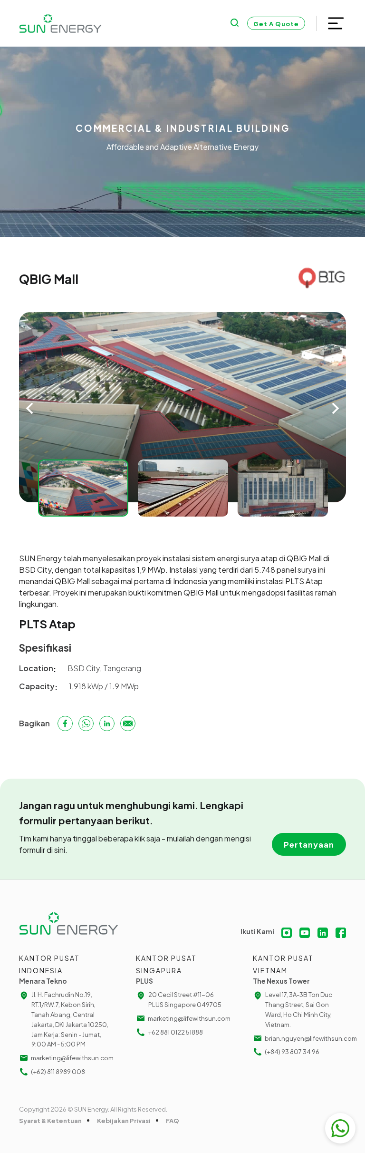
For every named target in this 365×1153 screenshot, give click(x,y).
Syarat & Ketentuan (50, 1120)
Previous (30, 408)
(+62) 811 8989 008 (58, 1071)
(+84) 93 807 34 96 (292, 1051)
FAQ (172, 1120)
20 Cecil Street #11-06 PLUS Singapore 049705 (184, 999)
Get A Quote (276, 24)
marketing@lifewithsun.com (71, 1058)
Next (335, 408)
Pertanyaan (309, 845)
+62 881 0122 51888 (175, 1032)
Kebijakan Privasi (124, 1120)
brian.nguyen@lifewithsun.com (305, 1038)
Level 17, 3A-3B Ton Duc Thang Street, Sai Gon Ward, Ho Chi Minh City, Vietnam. (298, 1009)
